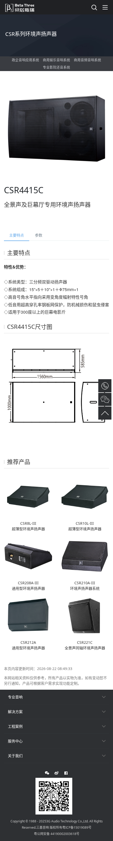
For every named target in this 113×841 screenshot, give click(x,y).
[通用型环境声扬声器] (28, 556)
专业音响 (15, 696)
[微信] (47, 773)
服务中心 (15, 740)
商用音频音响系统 (87, 60)
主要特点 (16, 235)
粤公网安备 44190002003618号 (56, 834)
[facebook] (66, 773)
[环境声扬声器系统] (84, 556)
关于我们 (15, 755)
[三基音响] (22, 7)
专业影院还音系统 (56, 67)
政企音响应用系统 (25, 60)
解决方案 (15, 711)
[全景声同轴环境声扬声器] (84, 615)
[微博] (56, 773)
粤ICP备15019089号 (76, 827)
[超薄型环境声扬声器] (28, 496)
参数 (38, 235)
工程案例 (15, 726)
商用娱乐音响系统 (56, 60)
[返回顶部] (104, 413)
